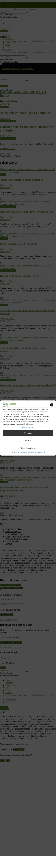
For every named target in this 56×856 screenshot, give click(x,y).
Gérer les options (28, 448)
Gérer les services (27, 427)
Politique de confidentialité (18, 452)
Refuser (28, 440)
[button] (52, 405)
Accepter (28, 433)
